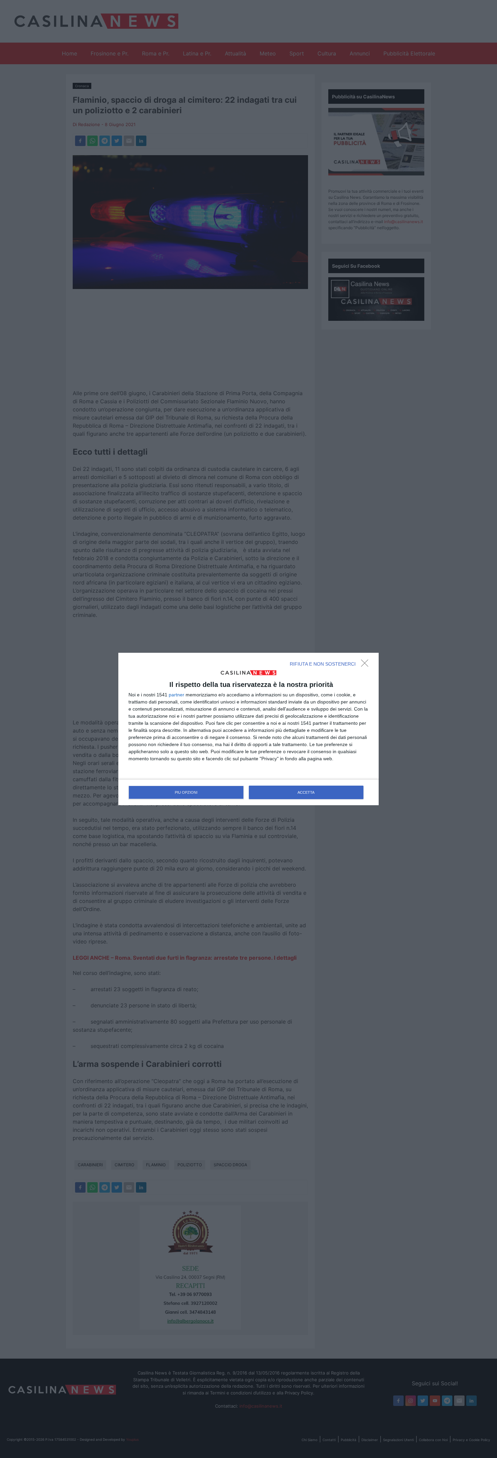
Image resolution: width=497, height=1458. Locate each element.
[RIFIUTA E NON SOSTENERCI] (366, 665)
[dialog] (248, 729)
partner (176, 694)
